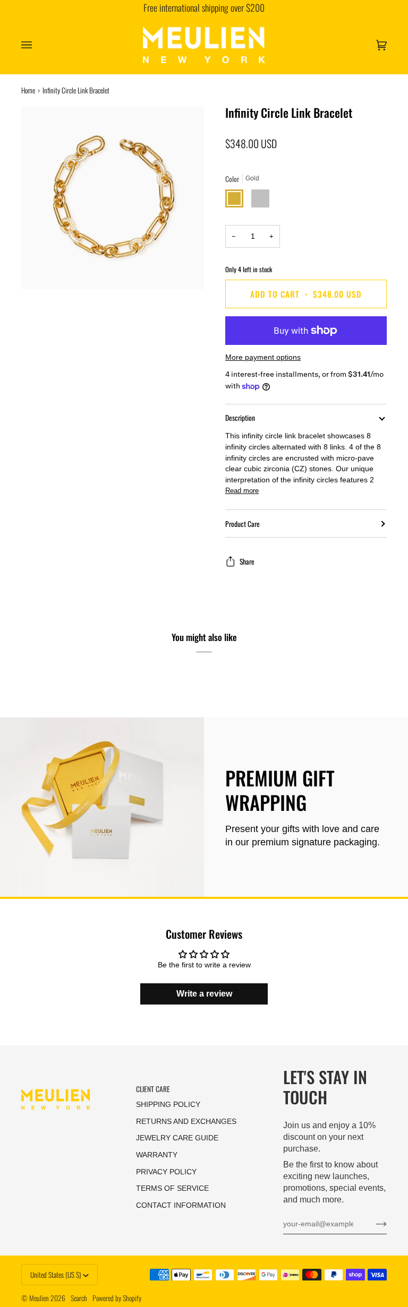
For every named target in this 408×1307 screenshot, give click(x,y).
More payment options (263, 357)
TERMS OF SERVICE (172, 1188)
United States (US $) (55, 1274)
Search (79, 1298)
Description (240, 417)
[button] (73, 1086)
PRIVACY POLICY (166, 1172)
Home (28, 90)
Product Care (242, 523)
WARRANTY (156, 1155)
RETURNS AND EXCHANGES (186, 1122)
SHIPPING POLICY (168, 1105)
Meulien (39, 1298)
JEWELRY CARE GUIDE (177, 1138)
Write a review (204, 993)
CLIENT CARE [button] (153, 1089)
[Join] (373, 1223)
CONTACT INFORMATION (181, 1205)
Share (247, 561)
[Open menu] (37, 44)
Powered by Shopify (116, 1298)
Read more (242, 491)
